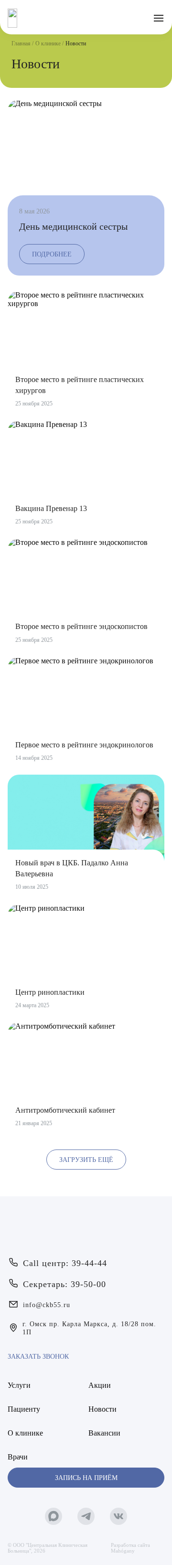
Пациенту (24, 1409)
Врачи (18, 1457)
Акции (99, 1385)
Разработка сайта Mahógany (130, 1548)
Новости (102, 1409)
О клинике (48, 43)
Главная (21, 43)
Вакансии (104, 1433)
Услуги (19, 1385)
